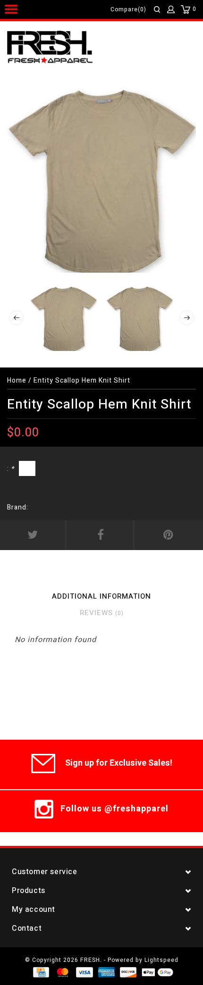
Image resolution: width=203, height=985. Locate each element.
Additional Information (101, 596)
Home (16, 380)
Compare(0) (128, 9)
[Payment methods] (40, 972)
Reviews (102, 613)
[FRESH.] (64, 48)
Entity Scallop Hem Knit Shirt (82, 380)
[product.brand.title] (31, 507)
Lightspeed (161, 960)
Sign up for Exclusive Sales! (118, 763)
